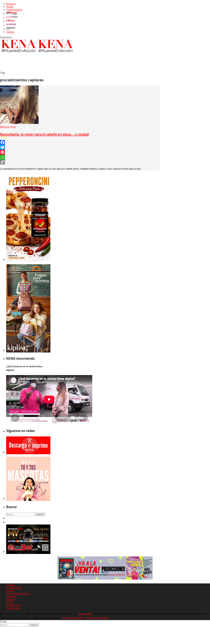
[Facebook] (80, 142)
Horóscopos (13, 605)
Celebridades (14, 9)
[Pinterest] (80, 152)
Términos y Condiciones (96, 618)
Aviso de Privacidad (72, 618)
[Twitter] (80, 147)
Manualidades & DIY (18, 593)
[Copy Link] (80, 162)
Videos (10, 32)
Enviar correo (85, 614)
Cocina (10, 590)
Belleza (10, 3)
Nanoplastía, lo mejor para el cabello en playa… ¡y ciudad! (44, 134)
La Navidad (13, 608)
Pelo (13, 126)
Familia (10, 599)
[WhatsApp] (80, 157)
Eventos (11, 596)
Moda (9, 6)
